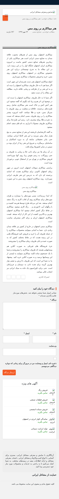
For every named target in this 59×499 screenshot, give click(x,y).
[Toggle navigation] (6, 15)
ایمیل (27, 333)
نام (54, 333)
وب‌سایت (52, 346)
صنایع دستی (36, 32)
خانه (55, 19)
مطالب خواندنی (47, 19)
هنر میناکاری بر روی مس (42, 28)
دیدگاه (53, 300)
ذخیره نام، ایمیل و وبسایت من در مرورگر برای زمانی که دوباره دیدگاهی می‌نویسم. (30, 364)
